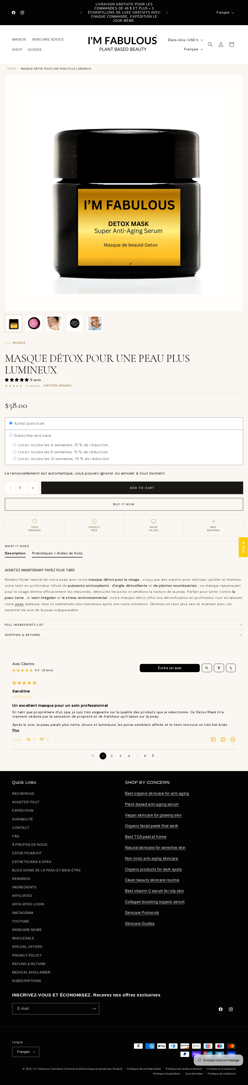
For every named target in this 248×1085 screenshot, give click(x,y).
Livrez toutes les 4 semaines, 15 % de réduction (62, 444)
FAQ (15, 836)
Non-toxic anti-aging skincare (151, 858)
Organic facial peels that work (151, 826)
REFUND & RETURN (29, 964)
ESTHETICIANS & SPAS (31, 862)
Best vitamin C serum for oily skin (154, 891)
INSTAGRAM (22, 913)
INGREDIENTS (24, 887)
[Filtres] (219, 668)
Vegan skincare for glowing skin (153, 815)
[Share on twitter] (223, 740)
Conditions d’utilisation (221, 1068)
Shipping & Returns (22, 635)
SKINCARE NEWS (27, 930)
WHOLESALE (23, 938)
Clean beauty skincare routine (152, 880)
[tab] (15, 554)
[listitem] (13, 323)
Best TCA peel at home (146, 837)
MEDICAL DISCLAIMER (31, 972)
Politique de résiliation (222, 1073)
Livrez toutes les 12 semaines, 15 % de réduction (63, 458)
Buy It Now (124, 504)
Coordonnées (194, 1073)
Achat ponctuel (28, 423)
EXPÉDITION (23, 810)
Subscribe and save (32, 435)
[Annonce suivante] (167, 12)
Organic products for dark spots (153, 869)
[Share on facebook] (213, 739)
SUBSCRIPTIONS (26, 981)
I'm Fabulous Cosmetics (48, 1068)
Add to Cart (142, 488)
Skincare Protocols (142, 913)
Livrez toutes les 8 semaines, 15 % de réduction (62, 451)
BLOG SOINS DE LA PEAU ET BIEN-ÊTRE (46, 870)
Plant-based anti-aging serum (152, 804)
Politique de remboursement (184, 1068)
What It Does (17, 546)
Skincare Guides (140, 924)
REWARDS (21, 879)
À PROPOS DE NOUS (29, 845)
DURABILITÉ (22, 819)
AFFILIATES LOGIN (28, 904)
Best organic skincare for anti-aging (157, 793)
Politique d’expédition (166, 1073)
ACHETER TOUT (25, 802)
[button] (210, 44)
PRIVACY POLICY (27, 955)
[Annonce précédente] (81, 12)
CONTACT (20, 828)
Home (11, 68)
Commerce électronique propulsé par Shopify (93, 1068)
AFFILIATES (22, 896)
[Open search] (207, 668)
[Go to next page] (154, 755)
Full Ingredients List (24, 625)
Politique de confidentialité (144, 1068)
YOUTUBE (20, 921)
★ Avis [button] (243, 547)
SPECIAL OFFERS (27, 947)
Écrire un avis (169, 667)
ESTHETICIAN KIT (27, 853)
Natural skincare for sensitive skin (155, 848)
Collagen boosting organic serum (155, 902)
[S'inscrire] (93, 1008)
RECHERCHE (23, 793)
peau (19, 604)
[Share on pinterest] (233, 740)
